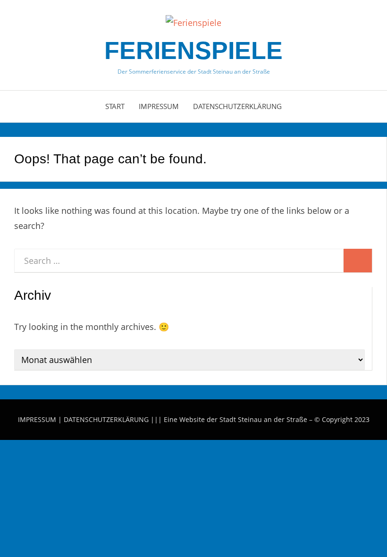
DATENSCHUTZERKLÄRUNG (106, 419)
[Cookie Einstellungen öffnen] (71, 507)
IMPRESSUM (37, 419)
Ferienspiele (193, 50)
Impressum (159, 106)
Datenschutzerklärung (237, 106)
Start (115, 106)
